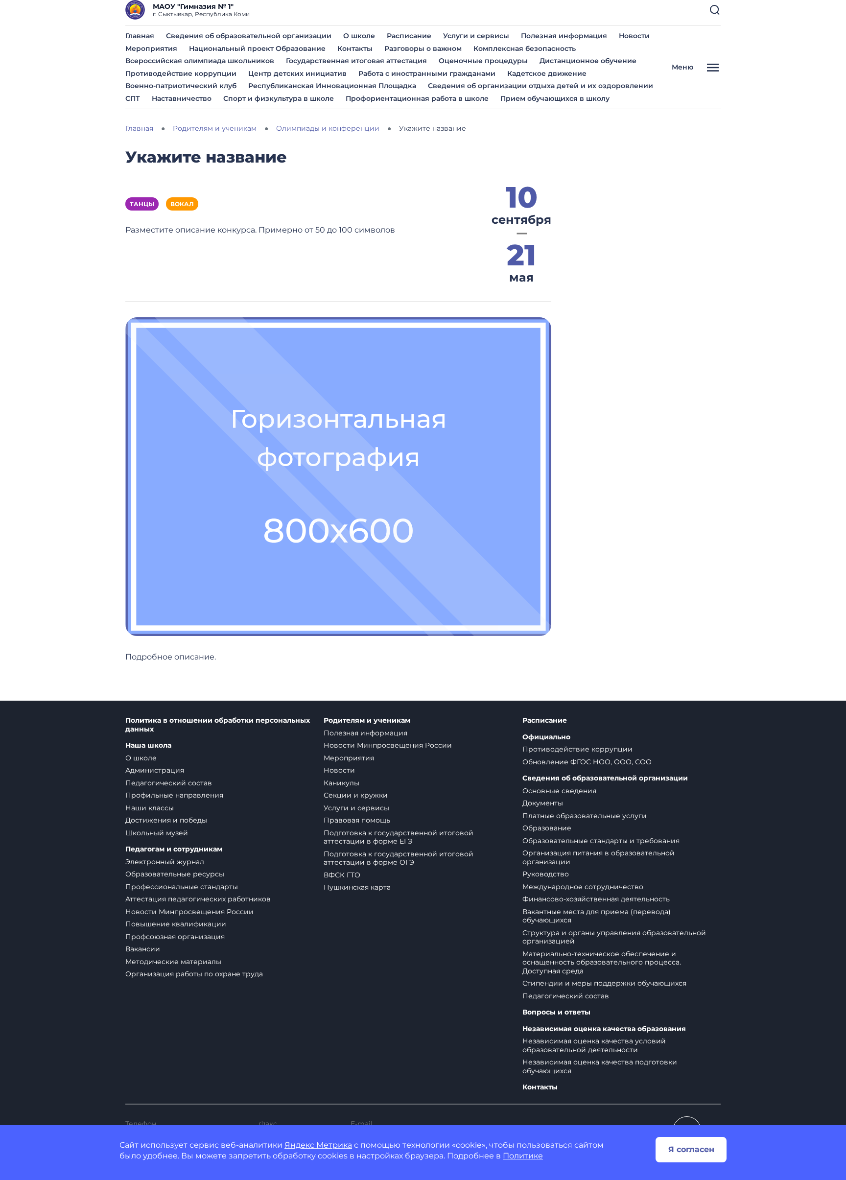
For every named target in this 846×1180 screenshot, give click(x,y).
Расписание (409, 35)
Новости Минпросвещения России (189, 911)
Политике (523, 1155)
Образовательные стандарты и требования (601, 840)
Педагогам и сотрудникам (173, 849)
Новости (634, 35)
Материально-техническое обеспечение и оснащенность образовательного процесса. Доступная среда (601, 962)
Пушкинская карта (357, 887)
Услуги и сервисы (476, 35)
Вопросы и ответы (556, 1012)
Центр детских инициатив (297, 73)
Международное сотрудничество (582, 886)
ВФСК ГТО (342, 875)
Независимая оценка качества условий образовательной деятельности (594, 1045)
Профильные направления (174, 795)
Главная (139, 35)
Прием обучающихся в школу (555, 98)
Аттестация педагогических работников (198, 899)
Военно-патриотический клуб (180, 85)
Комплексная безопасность (524, 48)
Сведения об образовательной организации (248, 35)
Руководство (545, 874)
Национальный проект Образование (257, 48)
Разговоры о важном (423, 48)
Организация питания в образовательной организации (598, 857)
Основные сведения (559, 790)
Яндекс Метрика (318, 1145)
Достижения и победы (166, 820)
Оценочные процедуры (483, 60)
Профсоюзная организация (175, 936)
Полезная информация (564, 35)
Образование (546, 828)
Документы (542, 803)
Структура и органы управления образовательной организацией (614, 937)
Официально (546, 737)
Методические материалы (173, 961)
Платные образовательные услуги (584, 815)
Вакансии (142, 948)
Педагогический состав (168, 783)
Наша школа (148, 745)
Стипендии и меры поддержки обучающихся (604, 983)
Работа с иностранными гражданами (426, 73)
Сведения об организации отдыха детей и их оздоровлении (540, 85)
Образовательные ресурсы (174, 874)
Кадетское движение (547, 73)
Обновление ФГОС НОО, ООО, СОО (587, 761)
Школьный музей (156, 832)
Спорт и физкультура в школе (278, 98)
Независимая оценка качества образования (604, 1029)
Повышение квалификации (175, 924)
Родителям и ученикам (367, 720)
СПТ (132, 98)
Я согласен (691, 1149)
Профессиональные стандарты (181, 886)
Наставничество (182, 98)
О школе (359, 35)
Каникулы (341, 783)
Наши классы (149, 807)
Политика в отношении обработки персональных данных (217, 724)
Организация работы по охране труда (194, 973)
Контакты (355, 48)
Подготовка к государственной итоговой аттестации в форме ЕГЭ (398, 837)
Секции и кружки (356, 795)
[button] (715, 10)
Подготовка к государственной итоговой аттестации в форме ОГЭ (398, 858)
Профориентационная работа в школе (417, 98)
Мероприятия (151, 48)
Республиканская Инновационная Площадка (332, 85)
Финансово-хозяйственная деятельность (596, 899)
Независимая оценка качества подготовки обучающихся (599, 1066)
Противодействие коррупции (180, 73)
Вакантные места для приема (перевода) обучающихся (596, 916)
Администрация (154, 770)
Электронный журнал (164, 861)
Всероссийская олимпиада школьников (199, 60)
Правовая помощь (357, 820)
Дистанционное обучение (588, 60)
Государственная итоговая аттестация (356, 60)
